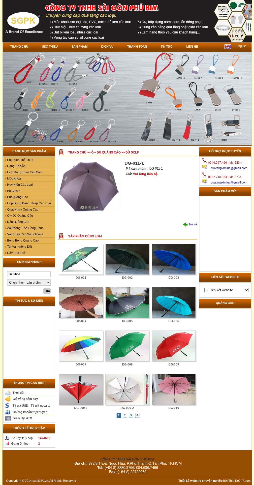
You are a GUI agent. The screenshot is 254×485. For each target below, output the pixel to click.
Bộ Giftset (13, 191)
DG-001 (81, 277)
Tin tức (167, 46)
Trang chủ (19, 46)
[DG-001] (81, 259)
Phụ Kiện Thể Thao (20, 160)
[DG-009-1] (81, 389)
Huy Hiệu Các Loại (20, 184)
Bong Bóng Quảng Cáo (23, 240)
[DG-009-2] (127, 389)
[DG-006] (174, 302)
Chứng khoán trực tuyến (30, 412)
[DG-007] (81, 346)
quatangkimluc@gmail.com (229, 168)
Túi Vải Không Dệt (19, 246)
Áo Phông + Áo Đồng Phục (25, 228)
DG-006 (173, 321)
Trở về (192, 224)
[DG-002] (127, 259)
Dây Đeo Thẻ (16, 253)
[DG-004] (81, 302)
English (241, 46)
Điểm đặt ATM (22, 418)
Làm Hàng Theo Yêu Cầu (24, 172)
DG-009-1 (81, 408)
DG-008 (127, 364)
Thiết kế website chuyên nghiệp (200, 481)
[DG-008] (127, 346)
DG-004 (81, 321)
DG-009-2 (127, 408)
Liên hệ (192, 46)
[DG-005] (127, 302)
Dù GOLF (132, 152)
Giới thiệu (50, 46)
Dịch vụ (107, 46)
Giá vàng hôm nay (25, 399)
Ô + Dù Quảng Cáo (20, 215)
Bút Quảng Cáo (17, 197)
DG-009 (173, 364)
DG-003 (173, 277)
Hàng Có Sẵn (16, 166)
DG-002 (127, 277)
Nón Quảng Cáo (18, 222)
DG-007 (81, 364)
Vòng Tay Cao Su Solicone (25, 234)
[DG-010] (174, 389)
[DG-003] (174, 259)
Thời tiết (18, 392)
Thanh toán (137, 46)
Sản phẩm (79, 46)
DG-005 (127, 321)
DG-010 (173, 408)
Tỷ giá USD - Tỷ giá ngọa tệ (31, 405)
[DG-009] (174, 346)
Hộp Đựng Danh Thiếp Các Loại (29, 203)
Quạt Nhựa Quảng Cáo (22, 209)
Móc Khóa (14, 178)
